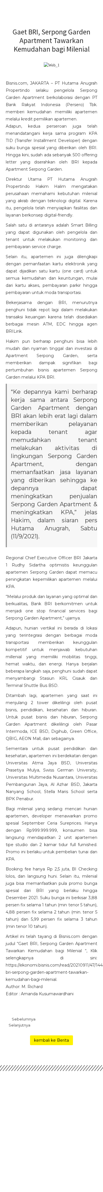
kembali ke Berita (51, 1040)
